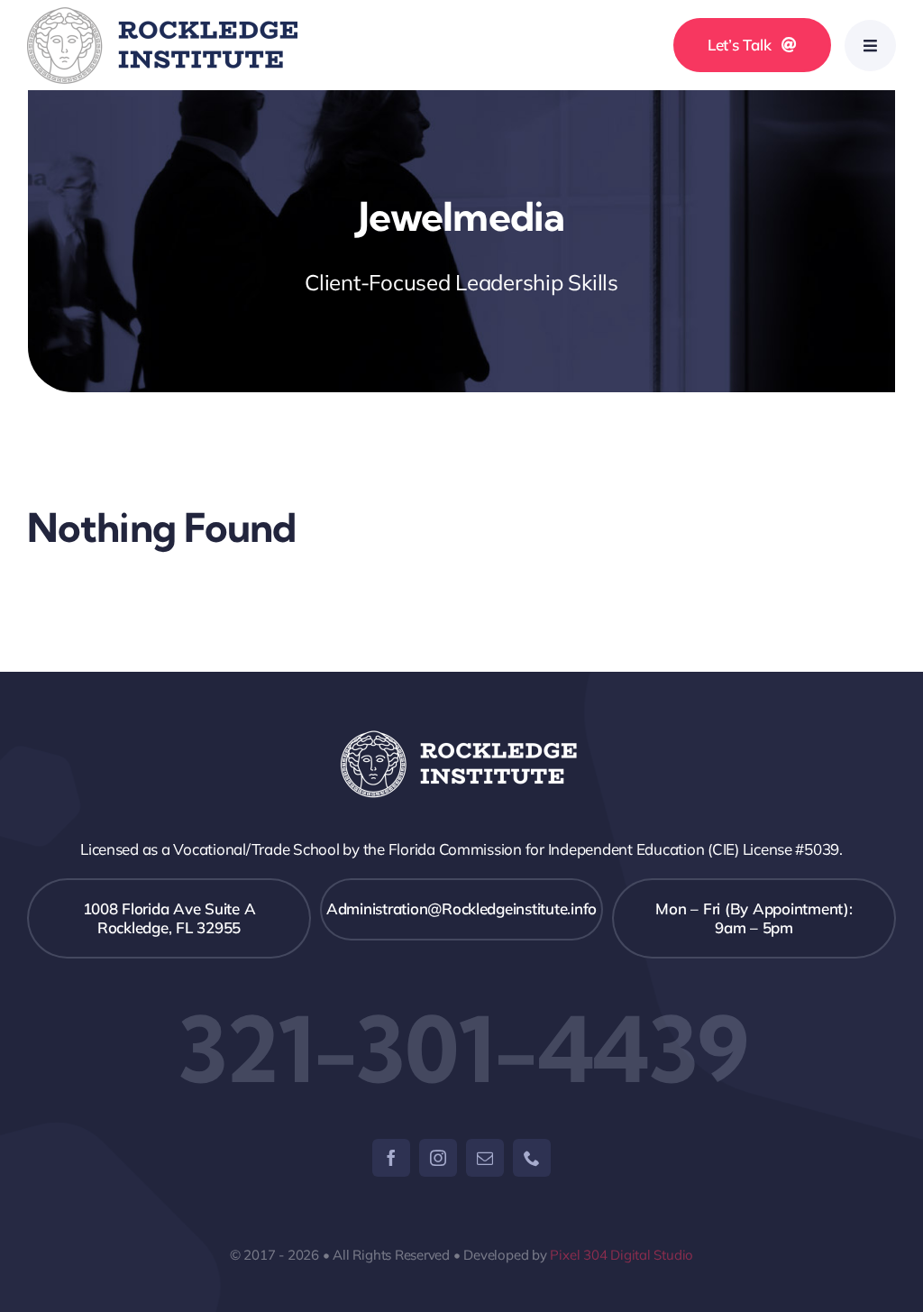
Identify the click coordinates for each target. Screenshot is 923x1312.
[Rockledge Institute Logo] (162, 14)
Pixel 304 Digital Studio (621, 1254)
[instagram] (438, 1158)
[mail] (485, 1158)
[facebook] (391, 1158)
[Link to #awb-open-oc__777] (870, 45)
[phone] (532, 1158)
